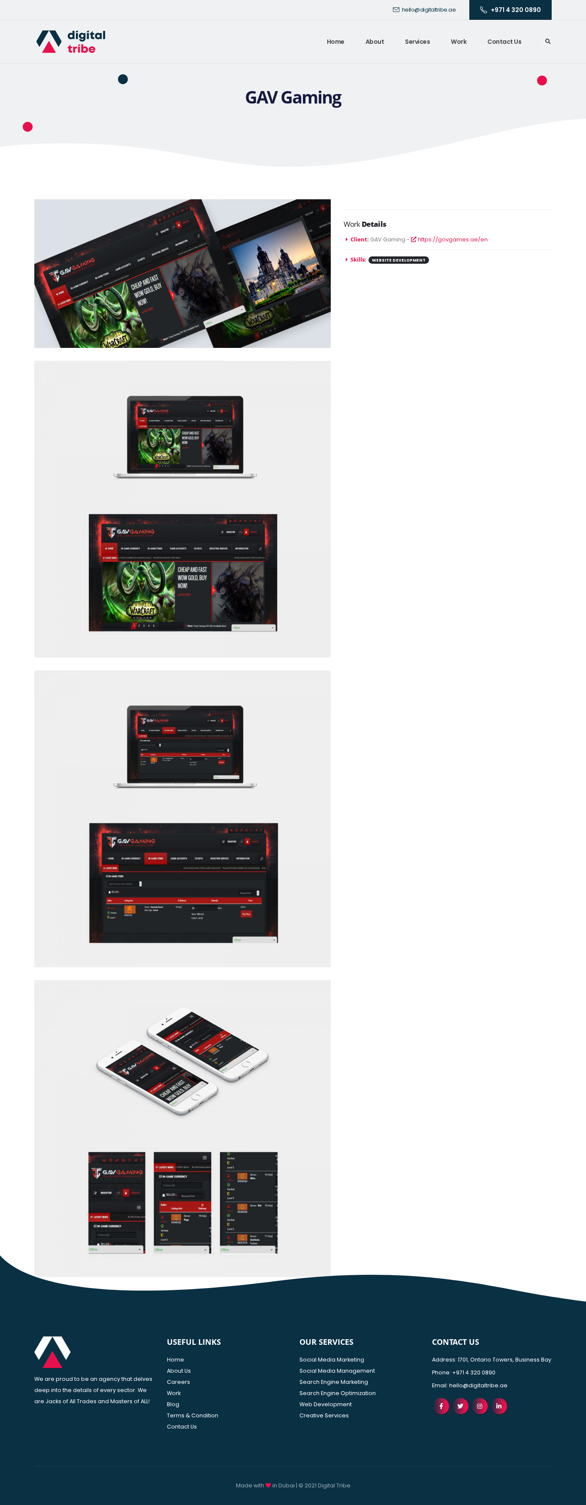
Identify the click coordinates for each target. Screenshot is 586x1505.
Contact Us (504, 41)
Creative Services (324, 1415)
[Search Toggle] (548, 41)
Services (417, 41)
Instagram (479, 1406)
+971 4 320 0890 (516, 10)
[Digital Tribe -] (70, 42)
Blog (173, 1404)
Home (335, 41)
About (374, 41)
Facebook (441, 1406)
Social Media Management (337, 1370)
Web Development (325, 1404)
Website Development (399, 260)
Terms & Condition (192, 1415)
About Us (179, 1370)
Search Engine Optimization (337, 1393)
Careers (178, 1382)
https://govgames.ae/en (452, 239)
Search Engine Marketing (333, 1382)
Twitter (460, 1406)
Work (458, 41)
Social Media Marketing (331, 1359)
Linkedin (499, 1406)
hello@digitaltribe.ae (429, 9)
